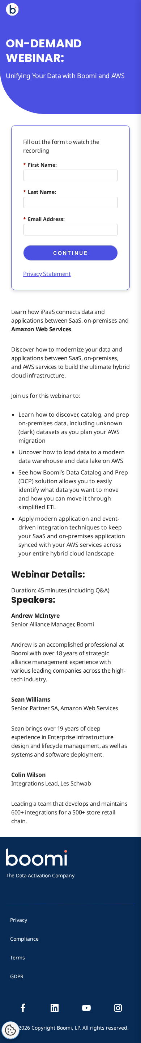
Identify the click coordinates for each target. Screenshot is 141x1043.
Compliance (24, 938)
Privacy (18, 919)
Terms (17, 957)
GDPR (17, 976)
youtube (86, 1008)
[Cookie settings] (10, 1030)
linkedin (54, 1008)
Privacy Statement (47, 274)
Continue (70, 252)
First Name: (40, 164)
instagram (118, 1008)
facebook (23, 1008)
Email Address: (44, 219)
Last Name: (39, 191)
